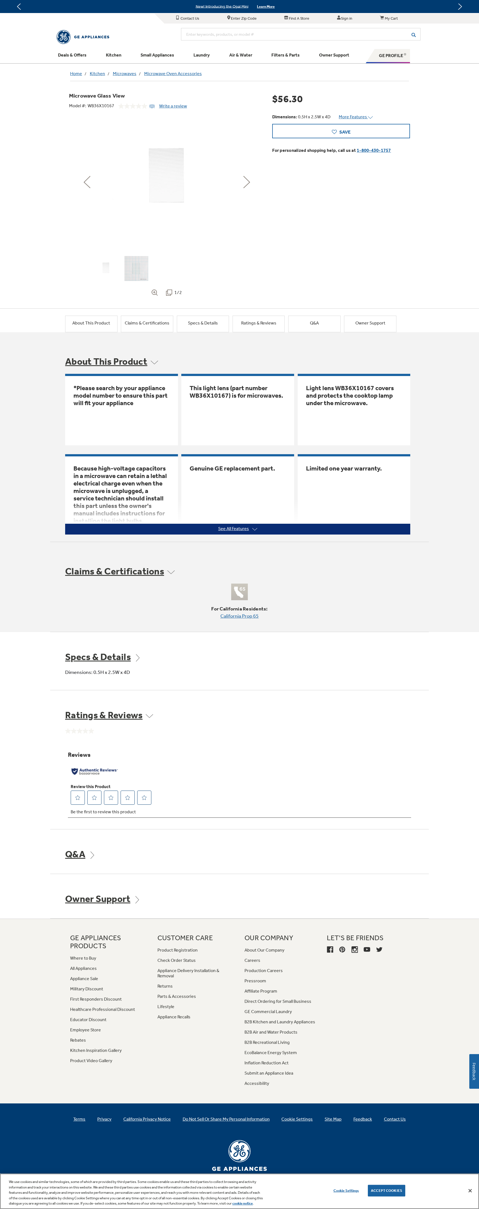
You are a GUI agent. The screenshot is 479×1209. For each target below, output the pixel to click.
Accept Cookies (386, 1190)
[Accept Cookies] (470, 1191)
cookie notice (242, 1203)
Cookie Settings (346, 1190)
